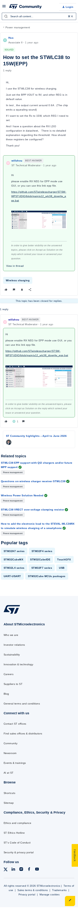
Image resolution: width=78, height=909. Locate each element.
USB (61, 567)
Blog (6, 693)
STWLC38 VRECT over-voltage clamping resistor (32, 509)
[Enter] (6, 16)
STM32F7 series (41, 567)
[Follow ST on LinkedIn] (13, 870)
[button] (4, 7)
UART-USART (12, 576)
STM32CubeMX (13, 559)
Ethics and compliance (17, 823)
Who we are (11, 635)
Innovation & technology (18, 664)
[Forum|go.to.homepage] (25, 7)
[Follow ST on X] (6, 870)
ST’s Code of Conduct (17, 842)
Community (10, 743)
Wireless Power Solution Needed (22, 495)
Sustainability (12, 654)
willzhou (16, 160)
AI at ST (9, 772)
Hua (10, 37)
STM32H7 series (14, 551)
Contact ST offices (15, 723)
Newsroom (10, 753)
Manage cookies (50, 894)
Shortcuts (9, 793)
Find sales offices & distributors (23, 733)
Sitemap (9, 802)
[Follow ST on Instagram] (21, 870)
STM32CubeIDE (40, 559)
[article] (39, 371)
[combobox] (39, 16)
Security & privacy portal (19, 852)
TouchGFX (64, 559)
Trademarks (59, 890)
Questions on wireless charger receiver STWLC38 (33, 481)
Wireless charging (18, 280)
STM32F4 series (42, 551)
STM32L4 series (14, 567)
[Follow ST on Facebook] (29, 870)
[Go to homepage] (12, 613)
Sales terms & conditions (32, 890)
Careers (8, 674)
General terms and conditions (22, 703)
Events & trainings (15, 762)
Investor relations (14, 644)
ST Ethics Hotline (14, 832)
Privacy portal (27, 894)
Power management (17, 27)
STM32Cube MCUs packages (46, 576)
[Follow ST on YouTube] (37, 870)
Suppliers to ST (13, 684)
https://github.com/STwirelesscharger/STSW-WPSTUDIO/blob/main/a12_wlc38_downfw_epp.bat (38, 196)
